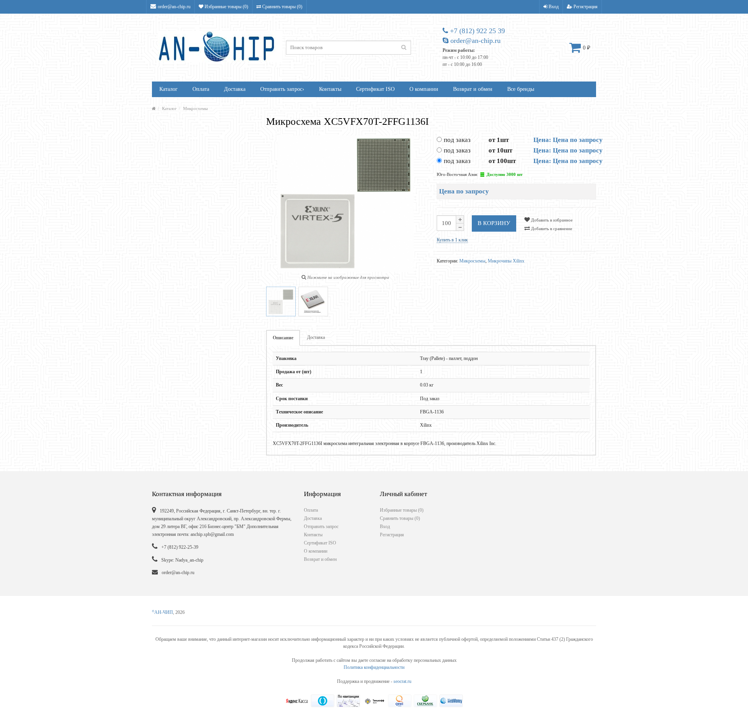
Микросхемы (195, 108)
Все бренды (520, 89)
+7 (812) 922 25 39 (476, 31)
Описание (283, 337)
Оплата (200, 89)
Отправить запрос (282, 89)
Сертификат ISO (375, 89)
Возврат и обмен (472, 89)
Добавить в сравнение (551, 228)
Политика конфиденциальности (374, 667)
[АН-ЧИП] (154, 108)
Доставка (234, 89)
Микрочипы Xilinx (506, 261)
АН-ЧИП (162, 612)
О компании (423, 89)
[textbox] (348, 48)
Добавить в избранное (551, 220)
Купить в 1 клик (452, 240)
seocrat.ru (402, 681)
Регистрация (585, 6)
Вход (553, 6)
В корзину (494, 223)
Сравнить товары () (281, 6)
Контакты (330, 89)
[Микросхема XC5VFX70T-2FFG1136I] (281, 301)
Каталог (168, 89)
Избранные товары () (225, 6)
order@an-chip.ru (174, 6)
